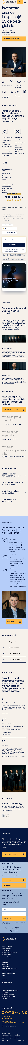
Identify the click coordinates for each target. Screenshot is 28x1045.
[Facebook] (6, 1012)
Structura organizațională (8, 984)
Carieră (3, 986)
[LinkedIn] (3, 1012)
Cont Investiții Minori (6, 956)
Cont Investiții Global (6, 948)
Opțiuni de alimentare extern (8, 996)
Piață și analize (6, 966)
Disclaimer (5, 1037)
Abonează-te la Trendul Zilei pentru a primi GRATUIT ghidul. (14, 250)
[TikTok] (19, 1012)
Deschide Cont (20, 2)
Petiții (19, 1035)
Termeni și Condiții (14, 1037)
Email (4, 913)
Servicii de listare (6, 1000)
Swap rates (4, 998)
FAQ (9, 1033)
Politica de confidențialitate (9, 1039)
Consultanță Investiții (6, 954)
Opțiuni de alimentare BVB (8, 994)
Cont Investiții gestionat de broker (9, 952)
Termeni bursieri (6, 971)
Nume (4, 909)
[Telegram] (26, 1012)
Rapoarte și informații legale (9, 1035)
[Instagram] (9, 1012)
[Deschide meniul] (25, 2)
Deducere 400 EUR (6, 957)
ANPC (19, 1041)
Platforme (5, 964)
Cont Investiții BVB (6, 950)
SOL (23, 1041)
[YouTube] (16, 1012)
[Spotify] (13, 1012)
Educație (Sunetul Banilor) (9, 968)
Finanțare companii (7, 970)
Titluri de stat (5, 992)
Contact (4, 1033)
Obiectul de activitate (7, 982)
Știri (3, 975)
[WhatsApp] (23, 1012)
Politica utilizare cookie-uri (9, 1041)
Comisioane (5, 962)
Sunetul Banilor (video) (8, 973)
